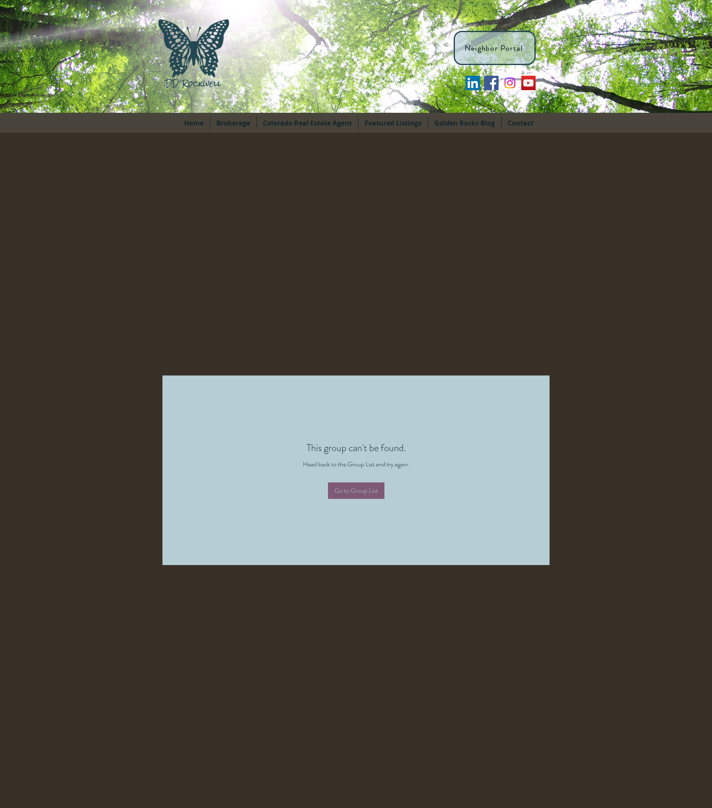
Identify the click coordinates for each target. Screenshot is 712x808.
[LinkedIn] (473, 83)
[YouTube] (528, 83)
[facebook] (491, 83)
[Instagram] (510, 83)
